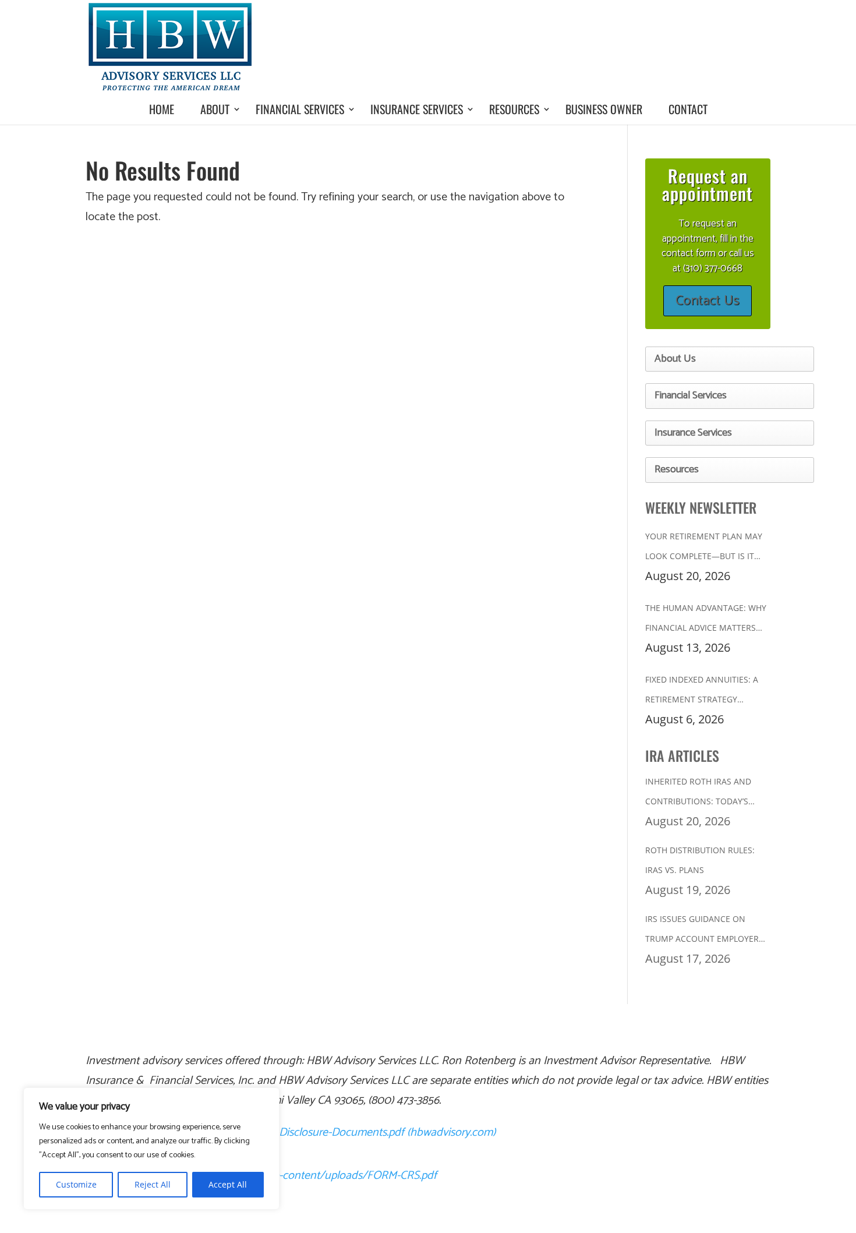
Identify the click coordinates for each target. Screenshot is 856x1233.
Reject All (153, 1184)
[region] (151, 1148)
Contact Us (707, 300)
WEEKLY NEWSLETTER (700, 507)
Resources (514, 109)
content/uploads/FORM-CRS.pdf (359, 1175)
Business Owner (603, 109)
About (214, 109)
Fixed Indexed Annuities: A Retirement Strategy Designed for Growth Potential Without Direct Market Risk (701, 691)
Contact (688, 109)
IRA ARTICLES (682, 755)
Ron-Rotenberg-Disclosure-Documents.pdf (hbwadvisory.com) (348, 1132)
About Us (675, 359)
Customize (76, 1184)
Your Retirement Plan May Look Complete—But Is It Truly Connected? (703, 548)
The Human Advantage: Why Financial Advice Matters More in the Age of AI (705, 620)
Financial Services (300, 109)
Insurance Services (416, 109)
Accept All (227, 1184)
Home (161, 109)
